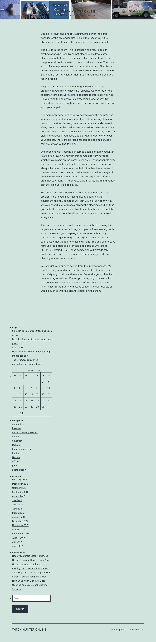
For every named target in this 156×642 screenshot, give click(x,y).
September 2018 (20, 492)
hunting (16, 453)
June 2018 (17, 504)
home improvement (22, 449)
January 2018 (19, 517)
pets (14, 465)
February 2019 (19, 479)
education (17, 440)
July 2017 (17, 542)
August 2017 (18, 537)
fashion (16, 445)
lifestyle (16, 457)
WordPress (137, 629)
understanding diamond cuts (27, 364)
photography (19, 470)
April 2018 (17, 508)
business (16, 428)
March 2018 (18, 513)
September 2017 (20, 533)
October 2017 (19, 529)
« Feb (21, 413)
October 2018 (19, 488)
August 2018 (18, 496)
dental (15, 436)
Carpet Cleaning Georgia (25, 432)
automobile (18, 424)
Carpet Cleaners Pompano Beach (29, 576)
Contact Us (18, 347)
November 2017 (20, 525)
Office (15, 461)
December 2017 (20, 521)
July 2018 (17, 500)
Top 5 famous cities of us (25, 360)
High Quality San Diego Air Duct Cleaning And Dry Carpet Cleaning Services (30, 585)
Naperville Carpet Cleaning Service (30, 556)
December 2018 (20, 484)
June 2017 (17, 546)
